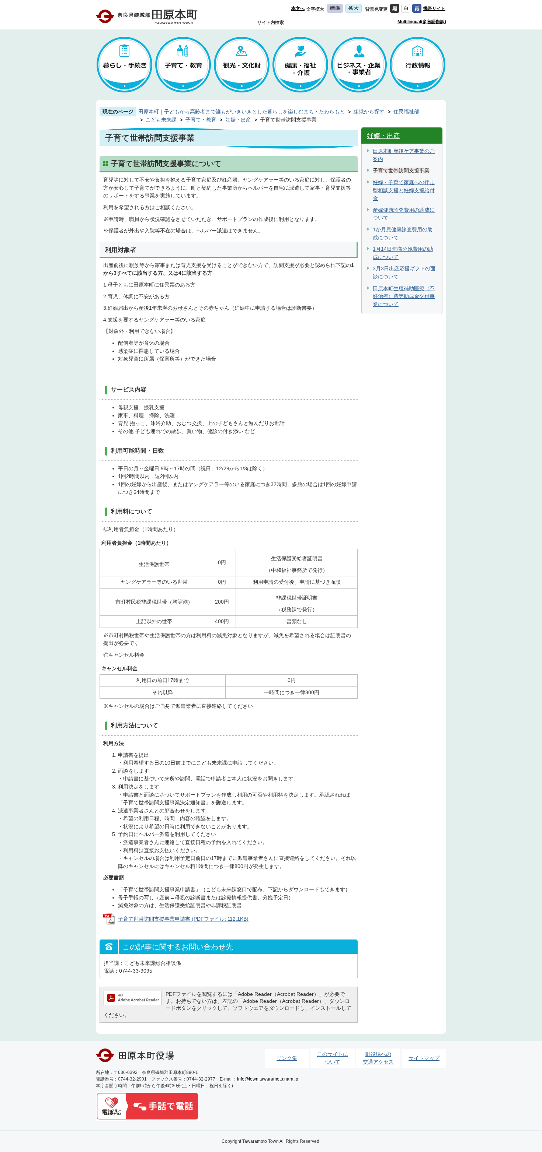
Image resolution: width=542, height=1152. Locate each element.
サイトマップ (424, 1058)
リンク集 (287, 1058)
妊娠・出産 (238, 120)
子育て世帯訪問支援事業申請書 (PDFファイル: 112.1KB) (183, 919)
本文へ (298, 8)
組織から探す (369, 112)
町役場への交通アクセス (378, 1058)
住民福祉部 (406, 112)
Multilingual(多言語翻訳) (421, 21)
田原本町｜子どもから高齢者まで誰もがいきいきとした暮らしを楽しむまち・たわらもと (241, 112)
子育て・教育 (200, 120)
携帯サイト (434, 8)
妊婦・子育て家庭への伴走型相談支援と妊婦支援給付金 (404, 190)
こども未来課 (161, 120)
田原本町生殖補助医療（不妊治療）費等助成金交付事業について (404, 296)
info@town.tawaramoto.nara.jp (267, 1079)
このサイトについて (332, 1058)
